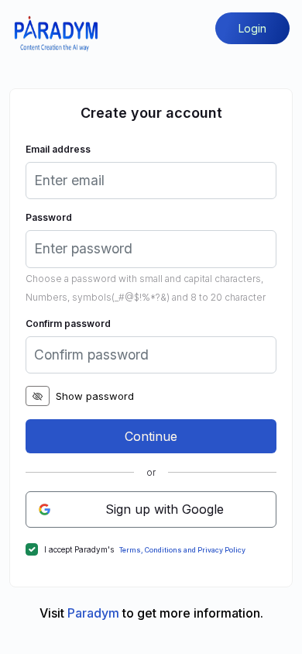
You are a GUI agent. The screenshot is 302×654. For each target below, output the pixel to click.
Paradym (94, 613)
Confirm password (68, 323)
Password (49, 217)
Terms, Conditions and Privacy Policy (182, 550)
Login (252, 28)
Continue (151, 436)
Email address (58, 149)
